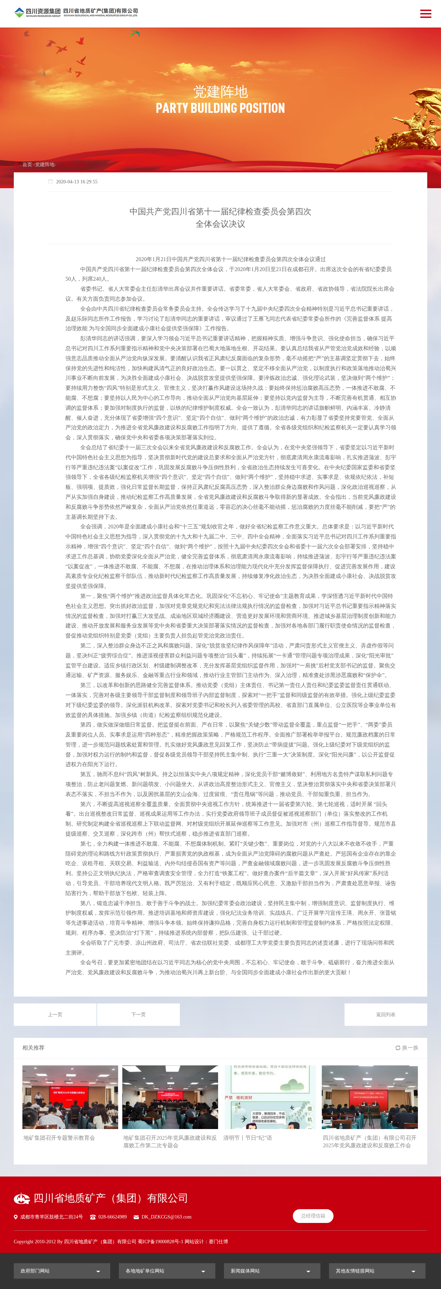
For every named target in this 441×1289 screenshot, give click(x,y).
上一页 (55, 1014)
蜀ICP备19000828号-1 (160, 1241)
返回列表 (386, 1014)
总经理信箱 (313, 1215)
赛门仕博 (218, 1241)
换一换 (410, 1048)
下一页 (138, 1014)
